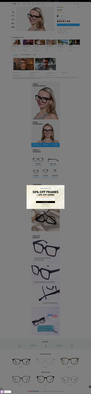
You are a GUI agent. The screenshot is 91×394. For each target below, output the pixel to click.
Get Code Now (45, 202)
